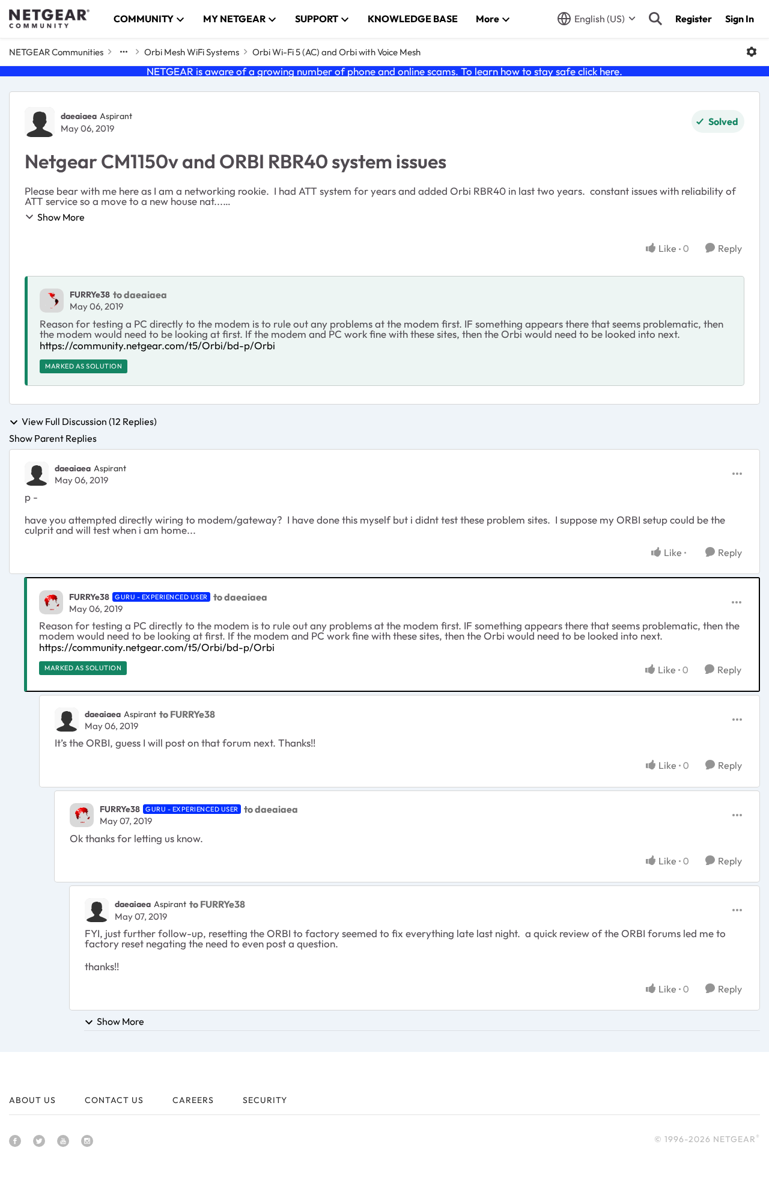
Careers (193, 1100)
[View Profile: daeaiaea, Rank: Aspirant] (40, 122)
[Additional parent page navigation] (124, 51)
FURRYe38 (90, 294)
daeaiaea (79, 116)
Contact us (114, 1100)
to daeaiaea (140, 294)
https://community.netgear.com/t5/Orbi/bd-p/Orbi (157, 345)
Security (265, 1100)
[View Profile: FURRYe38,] (52, 301)
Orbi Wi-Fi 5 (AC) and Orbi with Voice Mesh (336, 52)
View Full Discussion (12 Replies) (89, 422)
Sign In (739, 19)
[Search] (655, 18)
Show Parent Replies (53, 438)
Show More (61, 217)
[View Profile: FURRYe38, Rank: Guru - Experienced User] (51, 602)
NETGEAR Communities (56, 52)
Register (693, 19)
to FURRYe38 (187, 714)
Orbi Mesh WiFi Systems (191, 52)
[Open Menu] (751, 51)
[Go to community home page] (49, 18)
